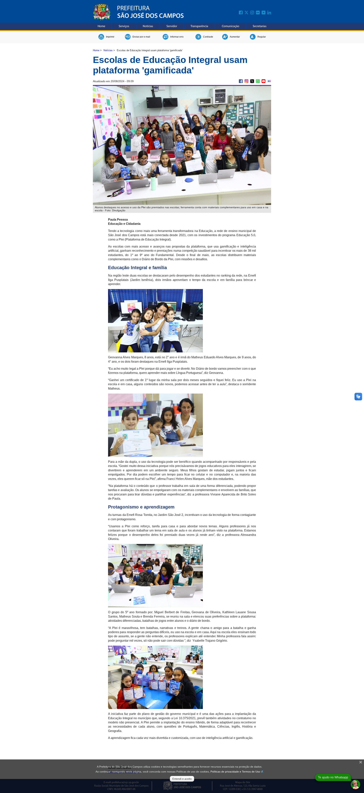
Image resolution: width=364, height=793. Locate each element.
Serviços (124, 26)
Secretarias (259, 26)
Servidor (171, 26)
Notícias (148, 26)
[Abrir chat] (355, 784)
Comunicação (230, 26)
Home (101, 26)
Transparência (199, 26)
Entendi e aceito (182, 778)
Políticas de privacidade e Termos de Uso (235, 771)
